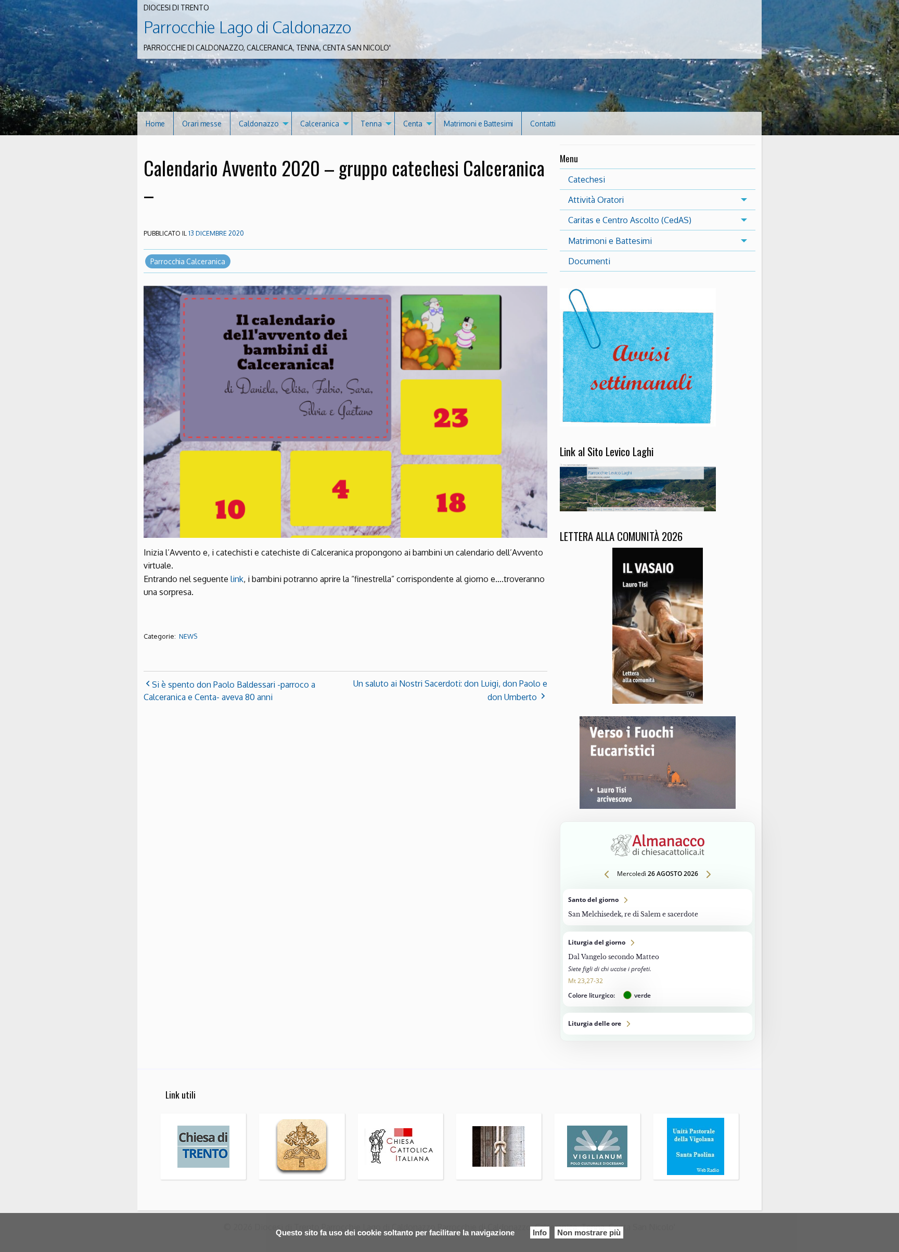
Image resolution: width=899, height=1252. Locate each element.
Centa (412, 123)
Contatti (543, 123)
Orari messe (202, 123)
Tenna (371, 123)
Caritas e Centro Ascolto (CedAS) (629, 220)
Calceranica (319, 123)
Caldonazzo (259, 123)
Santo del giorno (657, 907)
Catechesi (586, 179)
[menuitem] (155, 123)
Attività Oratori (596, 200)
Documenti (589, 261)
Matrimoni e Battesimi (478, 123)
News (188, 636)
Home (155, 123)
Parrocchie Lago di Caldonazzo (247, 27)
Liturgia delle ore (657, 1024)
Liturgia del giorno (657, 969)
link (236, 579)
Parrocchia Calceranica (187, 261)
